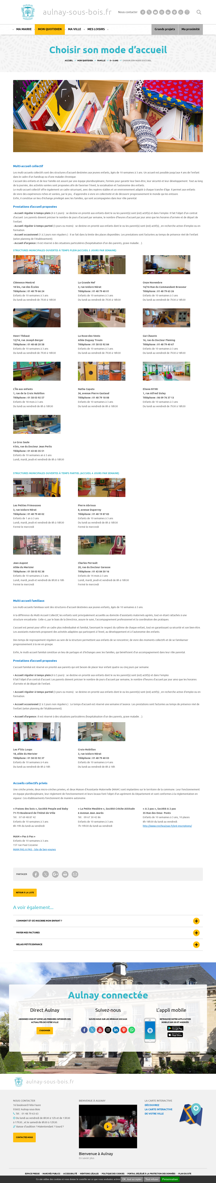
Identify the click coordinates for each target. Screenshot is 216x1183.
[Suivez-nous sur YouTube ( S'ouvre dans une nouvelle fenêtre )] (100, 1030)
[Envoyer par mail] (75, 874)
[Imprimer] (65, 874)
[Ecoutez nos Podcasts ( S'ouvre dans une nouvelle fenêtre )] (123, 1030)
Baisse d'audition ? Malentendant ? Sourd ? (40, 1126)
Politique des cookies (113, 1173)
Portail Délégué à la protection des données (151, 1173)
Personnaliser (170, 1179)
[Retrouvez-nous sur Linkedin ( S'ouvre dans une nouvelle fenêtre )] (116, 1030)
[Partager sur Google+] (55, 874)
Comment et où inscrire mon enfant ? (39, 920)
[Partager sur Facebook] (35, 874)
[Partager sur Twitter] (45, 874)
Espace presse (32, 1173)
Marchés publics (51, 1173)
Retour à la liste (25, 892)
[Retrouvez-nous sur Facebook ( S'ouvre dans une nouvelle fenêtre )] (84, 1030)
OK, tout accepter (132, 1179)
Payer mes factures (28, 932)
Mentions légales (89, 1173)
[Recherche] (199, 12)
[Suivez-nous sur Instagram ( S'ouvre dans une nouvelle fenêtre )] (108, 1030)
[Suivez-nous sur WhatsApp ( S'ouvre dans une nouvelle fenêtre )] (131, 1030)
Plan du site (184, 1173)
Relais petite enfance (29, 944)
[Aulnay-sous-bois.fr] (27, 12)
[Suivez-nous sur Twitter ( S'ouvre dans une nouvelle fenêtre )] (92, 1029)
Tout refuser (151, 1179)
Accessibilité (70, 1173)
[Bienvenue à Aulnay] (108, 1126)
